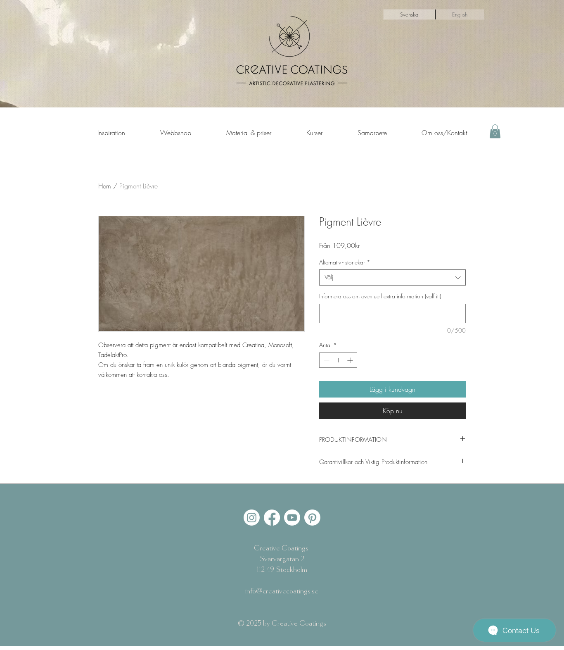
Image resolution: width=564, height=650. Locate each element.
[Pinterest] (312, 518)
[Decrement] (325, 360)
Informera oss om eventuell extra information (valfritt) (380, 296)
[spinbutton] (338, 360)
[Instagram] (252, 518)
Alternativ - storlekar (344, 262)
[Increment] (351, 360)
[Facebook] (272, 518)
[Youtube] (292, 518)
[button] (495, 131)
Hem (104, 185)
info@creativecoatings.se (281, 591)
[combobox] (392, 277)
